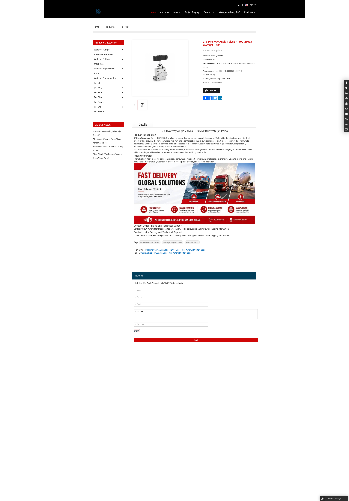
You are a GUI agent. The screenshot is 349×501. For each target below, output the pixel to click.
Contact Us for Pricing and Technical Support (158, 225)
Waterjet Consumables (105, 78)
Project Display (192, 12)
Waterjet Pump (211, 144)
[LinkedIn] (346, 93)
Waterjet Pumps (101, 49)
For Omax (99, 102)
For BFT (98, 83)
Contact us (209, 12)
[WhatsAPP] (346, 124)
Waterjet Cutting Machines (102, 61)
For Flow (98, 97)
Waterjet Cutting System (226, 138)
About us (164, 12)
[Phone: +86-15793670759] (346, 113)
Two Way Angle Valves (149, 242)
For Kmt (98, 92)
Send (196, 340)
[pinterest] (346, 98)
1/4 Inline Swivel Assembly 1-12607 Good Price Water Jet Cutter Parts (175, 250)
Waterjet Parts (192, 242)
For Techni (99, 111)
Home (96, 26)
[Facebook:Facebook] (346, 82)
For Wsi (97, 107)
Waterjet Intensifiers (104, 54)
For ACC (98, 87)
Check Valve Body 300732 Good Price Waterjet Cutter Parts (165, 253)
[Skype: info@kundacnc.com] (346, 119)
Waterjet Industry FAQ (229, 12)
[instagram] (346, 103)
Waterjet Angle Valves (172, 242)
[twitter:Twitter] (346, 87)
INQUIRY (213, 90)
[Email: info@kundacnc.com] (346, 129)
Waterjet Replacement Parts (104, 71)
